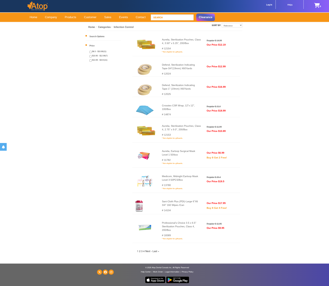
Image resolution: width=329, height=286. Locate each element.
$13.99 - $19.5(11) (99, 60)
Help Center (146, 271)
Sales (107, 17)
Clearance (205, 17)
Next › (148, 251)
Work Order (158, 271)
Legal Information (172, 271)
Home (33, 17)
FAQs (290, 5)
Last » (156, 251)
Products (70, 17)
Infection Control (124, 27)
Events (123, 17)
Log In (269, 5)
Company (51, 17)
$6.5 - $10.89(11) (99, 51)
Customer (90, 17)
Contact (141, 17)
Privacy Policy (187, 271)
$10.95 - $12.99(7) (100, 56)
